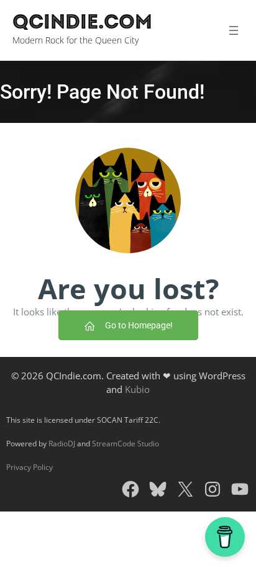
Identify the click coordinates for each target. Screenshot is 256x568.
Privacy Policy (29, 467)
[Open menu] (233, 30)
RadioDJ (61, 443)
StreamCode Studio (125, 443)
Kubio (137, 389)
